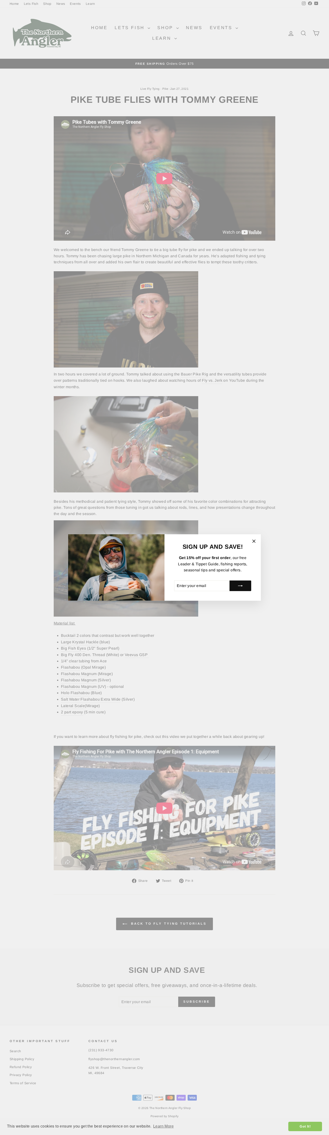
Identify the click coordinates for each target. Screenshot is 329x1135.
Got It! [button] (305, 1126)
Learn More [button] (163, 1126)
